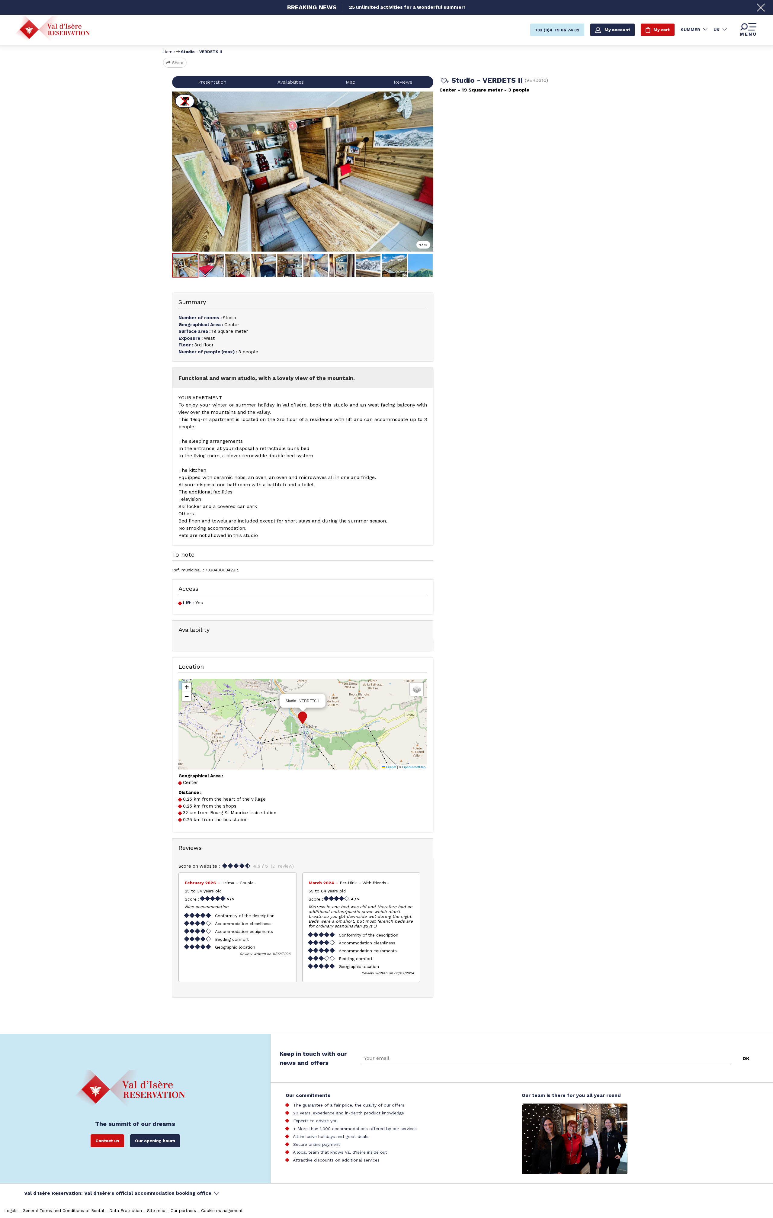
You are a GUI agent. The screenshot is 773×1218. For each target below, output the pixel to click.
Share (177, 62)
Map (350, 82)
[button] (302, 718)
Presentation (212, 82)
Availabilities (290, 82)
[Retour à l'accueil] (52, 29)
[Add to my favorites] (443, 81)
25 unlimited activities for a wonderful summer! (407, 7)
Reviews (403, 82)
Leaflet (390, 766)
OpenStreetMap (413, 766)
